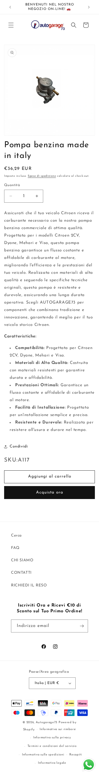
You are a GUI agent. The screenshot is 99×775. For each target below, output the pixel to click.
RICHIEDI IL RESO (29, 585)
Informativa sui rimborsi (58, 729)
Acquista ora (49, 492)
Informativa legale (52, 763)
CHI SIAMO (22, 560)
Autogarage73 (46, 722)
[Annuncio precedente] (10, 7)
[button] (11, 25)
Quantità (12, 185)
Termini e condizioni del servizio (52, 746)
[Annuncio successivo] (89, 7)
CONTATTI (21, 573)
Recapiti (75, 754)
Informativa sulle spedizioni (43, 754)
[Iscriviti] (82, 626)
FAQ (15, 548)
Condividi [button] (19, 446)
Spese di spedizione (42, 176)
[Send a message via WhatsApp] (88, 764)
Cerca (16, 535)
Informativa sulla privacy (52, 737)
